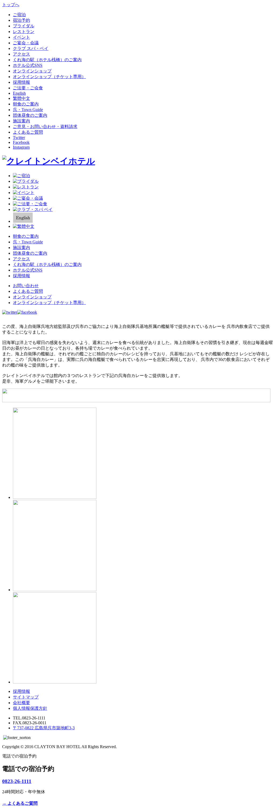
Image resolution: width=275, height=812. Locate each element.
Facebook (21, 142)
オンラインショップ (32, 71)
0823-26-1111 (16, 781)
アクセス (21, 54)
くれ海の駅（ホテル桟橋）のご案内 (47, 59)
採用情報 (21, 82)
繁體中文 (21, 98)
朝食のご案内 (26, 104)
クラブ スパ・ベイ (30, 48)
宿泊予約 (21, 20)
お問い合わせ (26, 285)
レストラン (23, 31)
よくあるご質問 (28, 132)
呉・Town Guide (28, 109)
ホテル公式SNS (27, 65)
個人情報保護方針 (30, 708)
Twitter (19, 137)
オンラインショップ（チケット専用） (49, 76)
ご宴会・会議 (26, 43)
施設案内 (21, 121)
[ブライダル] (26, 181)
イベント (21, 37)
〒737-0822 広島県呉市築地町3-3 (44, 728)
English (19, 93)
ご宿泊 (19, 14)
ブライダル (23, 26)
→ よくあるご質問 (20, 803)
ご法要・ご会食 (28, 88)
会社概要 (21, 702)
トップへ (10, 4)
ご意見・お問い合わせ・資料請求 (45, 126)
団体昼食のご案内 (30, 115)
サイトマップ (26, 697)
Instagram (21, 147)
